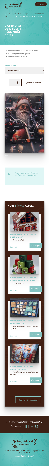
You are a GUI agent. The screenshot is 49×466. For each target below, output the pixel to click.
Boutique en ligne (22, 14)
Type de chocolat (11, 66)
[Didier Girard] (13, 6)
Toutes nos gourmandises (28, 400)
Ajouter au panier (33, 82)
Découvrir (13, 247)
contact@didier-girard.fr (24, 456)
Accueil (7, 14)
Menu (42, 4)
